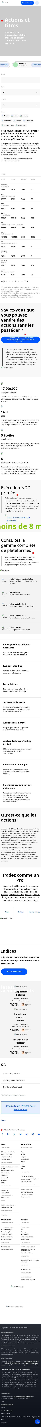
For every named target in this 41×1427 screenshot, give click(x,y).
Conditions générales (32, 1361)
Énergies (6, 897)
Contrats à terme (16, 894)
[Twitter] (14, 1134)
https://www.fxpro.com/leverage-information (16, 297)
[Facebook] (2, 1134)
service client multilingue (22, 444)
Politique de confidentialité (12, 1363)
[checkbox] (20, 160)
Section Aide (20, 1109)
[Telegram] (27, 1134)
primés (29, 565)
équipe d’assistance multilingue (23, 1397)
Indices (28, 894)
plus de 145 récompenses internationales (22, 422)
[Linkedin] (8, 1134)
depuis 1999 (10, 399)
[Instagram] (33, 1134)
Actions (14, 897)
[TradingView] (39, 1134)
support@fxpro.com (7, 1405)
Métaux (36, 894)
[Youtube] (20, 1134)
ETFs (22, 897)
